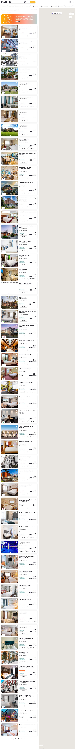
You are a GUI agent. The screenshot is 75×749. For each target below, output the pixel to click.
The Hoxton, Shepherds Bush (19, 359)
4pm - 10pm (32, 148)
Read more (18, 21)
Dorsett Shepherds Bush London (19, 345)
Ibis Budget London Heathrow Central (19, 158)
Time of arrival (10, 6)
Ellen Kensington (19, 617)
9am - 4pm (23, 120)
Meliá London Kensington (19, 603)
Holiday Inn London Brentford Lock (19, 31)
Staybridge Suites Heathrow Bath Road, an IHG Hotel (19, 562)
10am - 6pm (23, 78)
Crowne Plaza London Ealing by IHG (19, 45)
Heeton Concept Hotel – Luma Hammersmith (19, 432)
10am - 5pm (23, 36)
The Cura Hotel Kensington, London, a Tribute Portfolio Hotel (19, 504)
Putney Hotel (19, 116)
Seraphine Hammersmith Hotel (19, 102)
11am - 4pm (33, 193)
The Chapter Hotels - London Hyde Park (19, 532)
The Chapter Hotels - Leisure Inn (19, 643)
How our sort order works (6, 12)
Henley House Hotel (19, 657)
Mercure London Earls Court (19, 489)
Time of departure (19, 6)
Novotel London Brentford (19, 59)
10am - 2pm (23, 436)
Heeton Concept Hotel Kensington (19, 686)
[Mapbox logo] (41, 748)
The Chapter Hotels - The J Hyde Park (19, 517)
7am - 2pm (21, 335)
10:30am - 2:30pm (23, 661)
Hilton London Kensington (19, 630)
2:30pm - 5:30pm (32, 278)
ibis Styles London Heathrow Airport (19, 316)
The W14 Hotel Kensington (19, 461)
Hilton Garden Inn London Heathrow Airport (19, 232)
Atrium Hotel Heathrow (19, 547)
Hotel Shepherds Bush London (19, 387)
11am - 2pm (23, 278)
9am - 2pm (21, 193)
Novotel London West (19, 144)
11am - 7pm (32, 421)
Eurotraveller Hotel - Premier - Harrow (19, 729)
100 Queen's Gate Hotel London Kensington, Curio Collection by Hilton (19, 672)
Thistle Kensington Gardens (19, 576)
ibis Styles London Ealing (19, 260)
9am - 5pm (23, 50)
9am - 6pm (23, 177)
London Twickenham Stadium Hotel (19, 217)
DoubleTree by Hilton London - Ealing (19, 202)
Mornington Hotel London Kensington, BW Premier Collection (19, 701)
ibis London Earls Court (19, 401)
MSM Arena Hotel (19, 274)
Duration (27, 6)
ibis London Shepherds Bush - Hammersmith (19, 447)
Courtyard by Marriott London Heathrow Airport (19, 188)
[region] (57, 378)
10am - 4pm (23, 349)
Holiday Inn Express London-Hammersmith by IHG (19, 288)
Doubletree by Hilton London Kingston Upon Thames (19, 173)
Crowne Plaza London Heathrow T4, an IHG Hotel (19, 331)
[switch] (35, 6)
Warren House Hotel (19, 130)
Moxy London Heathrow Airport (19, 715)
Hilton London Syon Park (19, 88)
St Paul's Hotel (19, 302)
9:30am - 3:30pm (23, 106)
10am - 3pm (27, 193)
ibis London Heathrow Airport (19, 475)
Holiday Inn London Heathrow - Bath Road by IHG (19, 416)
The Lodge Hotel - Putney (19, 590)
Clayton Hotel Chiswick (19, 74)
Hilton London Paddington (19, 373)
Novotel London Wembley (19, 246)
